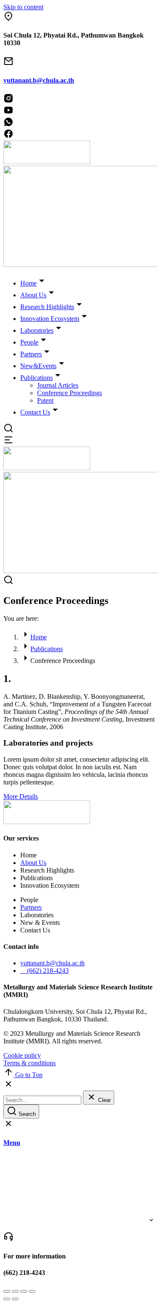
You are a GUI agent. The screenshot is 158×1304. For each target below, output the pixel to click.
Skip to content (23, 7)
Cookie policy (22, 1055)
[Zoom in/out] (32, 1291)
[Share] (15, 1291)
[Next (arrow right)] (15, 1299)
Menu (11, 1142)
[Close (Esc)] (6, 1291)
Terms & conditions (29, 1063)
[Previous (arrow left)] (6, 1299)
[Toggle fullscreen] (23, 1291)
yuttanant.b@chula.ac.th (38, 80)
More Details (20, 796)
